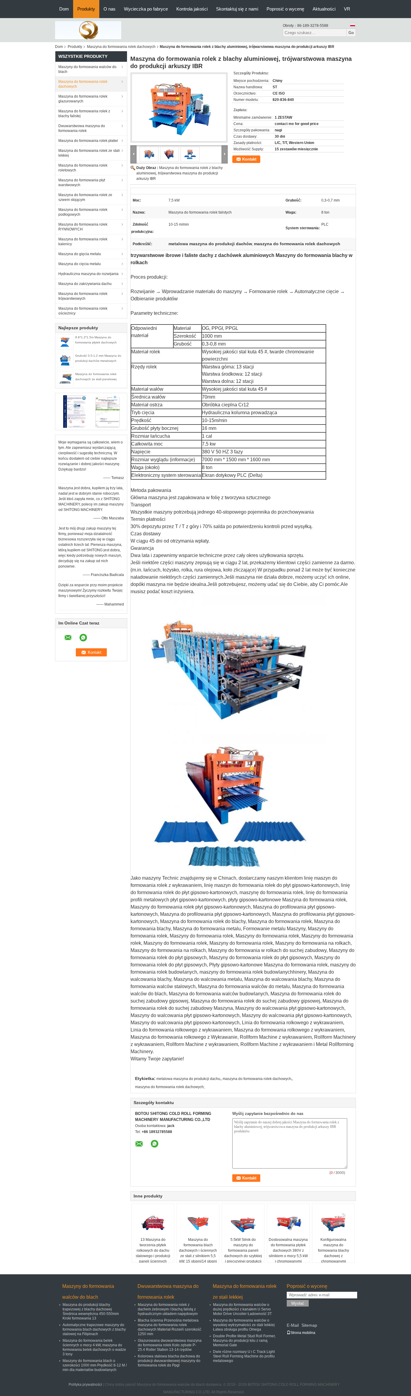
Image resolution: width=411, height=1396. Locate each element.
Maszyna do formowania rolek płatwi (88, 141)
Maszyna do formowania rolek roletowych (82, 167)
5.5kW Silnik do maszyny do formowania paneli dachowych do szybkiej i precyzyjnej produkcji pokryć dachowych (243, 1253)
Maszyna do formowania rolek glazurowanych (82, 98)
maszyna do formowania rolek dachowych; (170, 1087)
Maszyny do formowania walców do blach (87, 69)
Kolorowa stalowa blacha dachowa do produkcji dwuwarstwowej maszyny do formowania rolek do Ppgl (169, 1360)
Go (351, 32)
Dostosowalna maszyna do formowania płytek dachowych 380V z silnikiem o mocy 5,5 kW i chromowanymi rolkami (288, 1253)
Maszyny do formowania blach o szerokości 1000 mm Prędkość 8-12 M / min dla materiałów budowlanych (95, 1365)
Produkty (86, 8)
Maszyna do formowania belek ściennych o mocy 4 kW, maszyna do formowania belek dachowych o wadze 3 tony (94, 1347)
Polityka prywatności (85, 1384)
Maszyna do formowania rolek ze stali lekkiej (89, 153)
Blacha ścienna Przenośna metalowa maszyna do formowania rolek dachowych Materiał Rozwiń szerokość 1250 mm (169, 1327)
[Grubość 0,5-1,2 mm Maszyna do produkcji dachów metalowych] (65, 360)
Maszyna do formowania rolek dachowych (121, 47)
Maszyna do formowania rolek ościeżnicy (82, 310)
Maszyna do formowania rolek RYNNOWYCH (82, 226)
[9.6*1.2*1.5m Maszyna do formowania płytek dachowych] (65, 342)
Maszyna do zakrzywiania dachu (85, 284)
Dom (64, 8)
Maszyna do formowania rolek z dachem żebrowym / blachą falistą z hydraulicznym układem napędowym (168, 1309)
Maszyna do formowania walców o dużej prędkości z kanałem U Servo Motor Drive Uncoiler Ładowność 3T (242, 1309)
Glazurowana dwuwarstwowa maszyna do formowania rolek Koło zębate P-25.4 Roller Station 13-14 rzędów (170, 1345)
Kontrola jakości (192, 8)
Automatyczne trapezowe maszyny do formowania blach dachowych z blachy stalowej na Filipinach (94, 1329)
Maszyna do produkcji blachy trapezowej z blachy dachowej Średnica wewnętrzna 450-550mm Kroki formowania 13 (91, 1311)
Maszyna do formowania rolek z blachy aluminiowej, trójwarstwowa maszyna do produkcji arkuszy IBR (179, 173)
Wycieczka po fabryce (146, 8)
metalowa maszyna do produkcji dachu (188, 1079)
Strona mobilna (302, 1333)
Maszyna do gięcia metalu (79, 254)
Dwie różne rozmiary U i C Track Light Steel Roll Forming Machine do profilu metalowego (244, 1356)
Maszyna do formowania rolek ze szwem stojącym (85, 197)
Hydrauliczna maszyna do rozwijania (88, 274)
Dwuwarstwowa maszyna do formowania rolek (81, 128)
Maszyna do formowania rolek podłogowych (82, 212)
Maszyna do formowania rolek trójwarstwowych (82, 296)
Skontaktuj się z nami (237, 8)
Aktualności (324, 8)
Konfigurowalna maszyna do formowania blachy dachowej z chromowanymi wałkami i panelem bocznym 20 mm (333, 1256)
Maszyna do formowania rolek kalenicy (82, 241)
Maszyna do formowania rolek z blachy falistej (84, 113)
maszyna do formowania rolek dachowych (257, 1079)
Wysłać (297, 1303)
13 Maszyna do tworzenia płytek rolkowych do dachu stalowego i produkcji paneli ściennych (153, 1250)
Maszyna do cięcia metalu (79, 264)
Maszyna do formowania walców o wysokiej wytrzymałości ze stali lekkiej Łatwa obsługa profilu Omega (244, 1325)
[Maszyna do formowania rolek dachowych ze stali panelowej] (65, 378)
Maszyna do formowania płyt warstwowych (81, 182)
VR (347, 8)
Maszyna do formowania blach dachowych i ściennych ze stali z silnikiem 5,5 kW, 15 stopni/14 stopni (198, 1250)
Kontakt (249, 159)
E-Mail (293, 1325)
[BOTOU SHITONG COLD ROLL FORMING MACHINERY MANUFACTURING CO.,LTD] (88, 30)
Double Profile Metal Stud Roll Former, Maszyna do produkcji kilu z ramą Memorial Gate (244, 1340)
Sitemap (309, 1325)
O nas (110, 8)
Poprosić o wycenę (285, 8)
